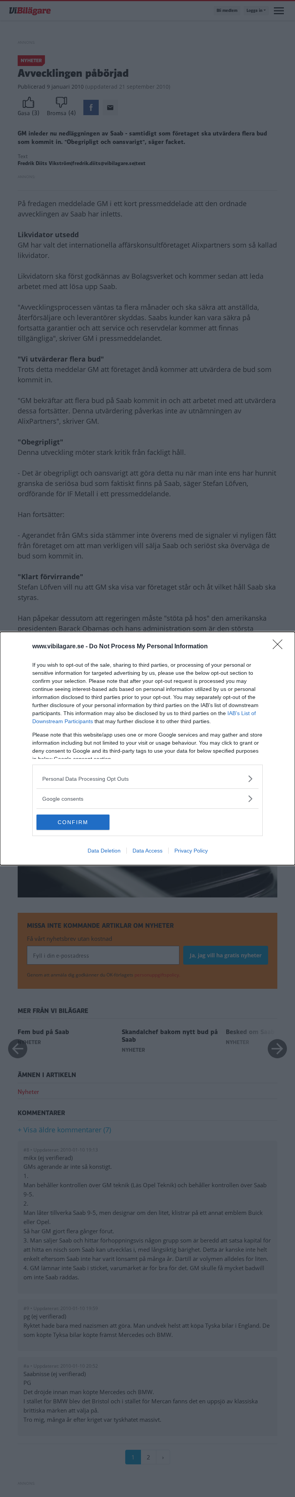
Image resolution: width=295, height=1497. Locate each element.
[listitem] (147, 779)
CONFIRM (73, 822)
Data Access (147, 851)
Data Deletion (104, 851)
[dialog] (147, 748)
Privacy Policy (191, 851)
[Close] (280, 646)
